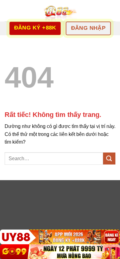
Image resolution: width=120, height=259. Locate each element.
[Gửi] (109, 158)
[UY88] (60, 237)
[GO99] (60, 251)
